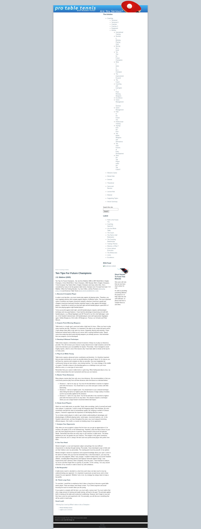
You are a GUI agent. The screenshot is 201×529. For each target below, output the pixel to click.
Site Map (102, 524)
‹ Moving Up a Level (61, 504)
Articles (113, 30)
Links (91, 14)
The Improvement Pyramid (120, 76)
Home (57, 14)
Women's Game (112, 173)
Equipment (114, 28)
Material (109, 195)
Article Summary (112, 201)
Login (61, 509)
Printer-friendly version (66, 507)
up (69, 504)
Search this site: (108, 207)
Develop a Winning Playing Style (118, 40)
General (109, 179)
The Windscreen (112, 253)
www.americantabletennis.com (88, 291)
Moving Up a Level (118, 48)
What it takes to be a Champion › (80, 504)
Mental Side (111, 176)
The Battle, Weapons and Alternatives (119, 137)
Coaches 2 (114, 26)
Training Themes (112, 244)
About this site (67, 14)
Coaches (114, 24)
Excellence (119, 98)
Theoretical (110, 183)
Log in (98, 14)
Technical (114, 20)
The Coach (110, 233)
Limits (109, 255)
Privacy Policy (102, 527)
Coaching (110, 18)
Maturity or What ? (113, 246)
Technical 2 (114, 22)
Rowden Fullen (80, 14)
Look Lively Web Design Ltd (67, 519)
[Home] (100, 6)
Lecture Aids (111, 191)
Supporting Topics (112, 198)
